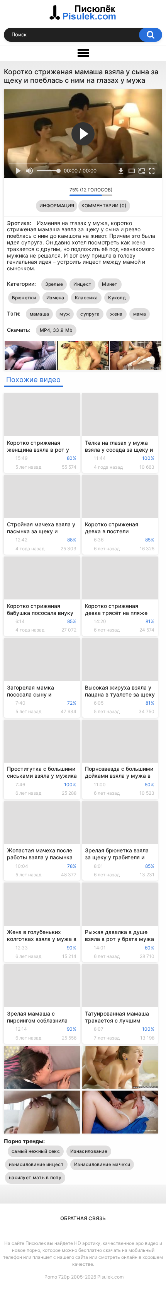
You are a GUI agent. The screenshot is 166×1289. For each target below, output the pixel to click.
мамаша (39, 314)
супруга (90, 314)
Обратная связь (83, 1218)
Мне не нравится (62, 192)
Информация (56, 205)
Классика (86, 297)
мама (139, 314)
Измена (55, 297)
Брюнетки (24, 297)
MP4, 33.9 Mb (56, 330)
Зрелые (54, 284)
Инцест (82, 284)
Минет (110, 284)
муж (64, 314)
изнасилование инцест (36, 1164)
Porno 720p (56, 1277)
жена (116, 314)
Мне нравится (51, 192)
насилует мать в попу (35, 1177)
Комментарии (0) (104, 205)
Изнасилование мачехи (102, 1164)
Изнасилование (88, 1151)
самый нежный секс (36, 1151)
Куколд (117, 297)
